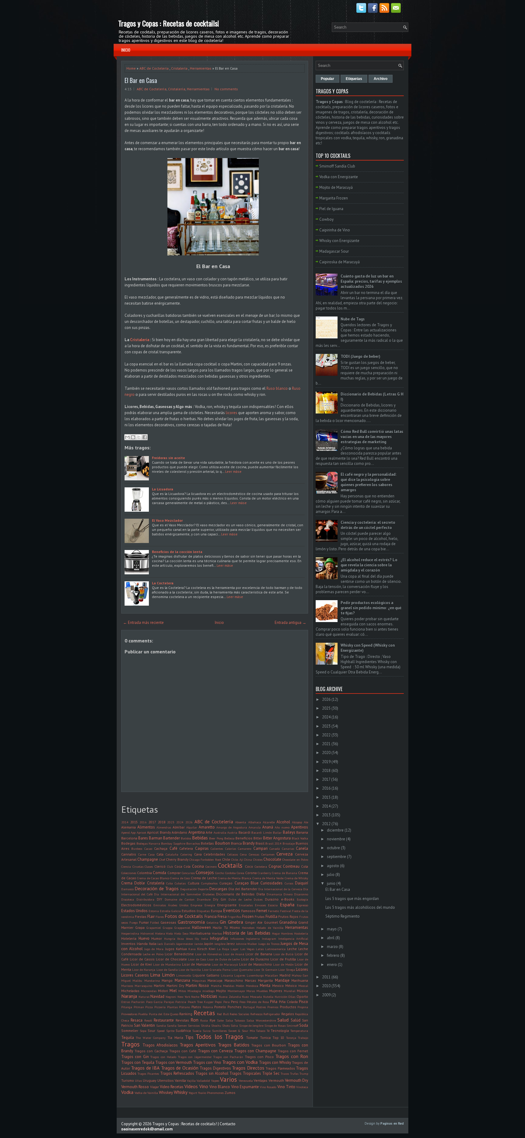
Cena (243, 854)
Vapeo (215, 1080)
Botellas (207, 843)
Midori (163, 990)
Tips (189, 1037)
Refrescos (256, 1014)
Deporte (203, 889)
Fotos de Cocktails (184, 916)
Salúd (295, 1020)
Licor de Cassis (142, 959)
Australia (220, 832)
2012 (326, 823)
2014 (125, 822)
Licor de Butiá (283, 954)
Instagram (269, 938)
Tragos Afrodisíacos (160, 1045)
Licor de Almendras (208, 954)
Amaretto (207, 827)
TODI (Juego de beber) (360, 356)
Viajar (154, 1086)
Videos (191, 1086)
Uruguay (149, 1080)
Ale (306, 822)
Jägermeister (184, 944)
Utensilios (165, 1080)
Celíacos (232, 854)
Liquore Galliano (206, 975)
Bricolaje (289, 843)
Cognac (275, 866)
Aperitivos (299, 827)
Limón (168, 975)
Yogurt (193, 1093)
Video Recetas (172, 1086)
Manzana (182, 980)
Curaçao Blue (247, 883)
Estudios (189, 910)
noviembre (336, 839)
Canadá (274, 848)
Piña (273, 1001)
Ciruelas (137, 866)
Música (302, 990)
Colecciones (128, 873)
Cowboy (326, 219)
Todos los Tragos (219, 1037)
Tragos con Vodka (240, 1062)
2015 (134, 822)
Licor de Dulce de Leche (223, 959)
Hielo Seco (181, 933)
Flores (160, 917)
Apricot (141, 832)
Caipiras (202, 848)
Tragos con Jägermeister (195, 1057)
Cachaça (160, 848)
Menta (265, 985)
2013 (326, 815)
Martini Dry (175, 985)
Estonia (154, 911)
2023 (170, 822)
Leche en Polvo (153, 954)
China (248, 859)
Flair (151, 916)
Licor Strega (286, 969)
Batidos (186, 838)
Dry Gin (219, 899)
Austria (232, 832)
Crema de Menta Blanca (235, 878)
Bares (143, 838)
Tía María (175, 1037)
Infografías (219, 938)
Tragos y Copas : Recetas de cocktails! (168, 23)
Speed (161, 1031)
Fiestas (140, 916)
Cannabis (128, 854)
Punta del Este (159, 1014)
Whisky (180, 1092)
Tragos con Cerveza (215, 1050)
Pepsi (218, 1002)
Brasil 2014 (273, 843)
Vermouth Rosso (135, 1086)
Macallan (271, 975)
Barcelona (129, 838)
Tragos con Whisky (275, 1062)
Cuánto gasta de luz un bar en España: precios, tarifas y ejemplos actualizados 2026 (371, 281)
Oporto (302, 996)
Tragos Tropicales (245, 1073)
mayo (332, 929)
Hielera (160, 933)
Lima (155, 975)
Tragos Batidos (233, 1045)
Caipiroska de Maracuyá (339, 262)
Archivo (380, 79)
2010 (326, 985)
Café (173, 848)
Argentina (196, 832)
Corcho (219, 873)
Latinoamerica (275, 949)
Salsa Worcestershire (261, 1020)
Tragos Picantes (148, 1073)
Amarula (255, 827)
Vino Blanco (219, 1086)
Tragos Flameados (280, 1068)
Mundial (289, 991)
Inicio (125, 50)
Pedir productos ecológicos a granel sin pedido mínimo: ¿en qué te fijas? (371, 608)
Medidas (228, 986)
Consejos (205, 872)
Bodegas (128, 843)
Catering (186, 854)
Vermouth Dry (296, 1080)
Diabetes (208, 894)
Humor (156, 938)
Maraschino (234, 980)
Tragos (130, 1044)
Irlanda (142, 943)
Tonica (265, 1037)
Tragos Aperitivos (198, 1045)
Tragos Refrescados (177, 1073)
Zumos (230, 1092)
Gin (223, 922)
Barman (155, 838)
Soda (303, 1025)
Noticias (209, 996)
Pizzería (160, 1007)
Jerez (231, 943)
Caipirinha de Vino (334, 230)
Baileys (289, 832)
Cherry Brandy (177, 859)
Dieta (260, 894)
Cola (304, 866)
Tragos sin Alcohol (211, 1073)
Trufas (294, 1073)
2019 (326, 761)
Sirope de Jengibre (251, 1025)
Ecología (302, 899)
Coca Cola (182, 866)
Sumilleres (219, 1031)
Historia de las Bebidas (246, 933)
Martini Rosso (197, 985)
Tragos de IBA (145, 1068)
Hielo (169, 933)
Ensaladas (246, 905)
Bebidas (200, 838)
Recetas (204, 1013)
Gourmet (271, 922)
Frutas (260, 916)
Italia (152, 943)
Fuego (133, 922)
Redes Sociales (239, 1014)
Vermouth (276, 1080)
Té (268, 1031)
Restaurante (164, 1020)
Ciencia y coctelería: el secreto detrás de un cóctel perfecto (368, 525)
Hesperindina (130, 933)
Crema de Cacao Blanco (153, 878)
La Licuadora (162, 489)
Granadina (288, 922)
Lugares (239, 975)
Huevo (144, 938)
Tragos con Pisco (259, 1056)
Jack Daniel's (166, 944)
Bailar (277, 832)
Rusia (204, 1020)
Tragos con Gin (135, 1056)
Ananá (267, 827)
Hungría (169, 938)
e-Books (287, 899)
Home (131, 68)
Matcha (216, 986)
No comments (226, 89)
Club (170, 866)
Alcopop (297, 822)
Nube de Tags (353, 319)
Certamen (268, 854)
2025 (326, 708)
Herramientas (200, 68)
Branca (236, 843)
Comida (159, 872)
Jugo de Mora (153, 949)
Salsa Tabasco (235, 1020)
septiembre (336, 856)
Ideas (189, 938)
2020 (326, 752)
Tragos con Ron (291, 1056)
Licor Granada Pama (216, 969)
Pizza (149, 1007)
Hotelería (128, 938)
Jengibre (219, 944)
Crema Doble (133, 883)
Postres (261, 1007)
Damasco (127, 889)
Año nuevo (282, 827)
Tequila (127, 1037)
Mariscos (127, 986)
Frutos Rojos (288, 916)
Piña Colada (288, 1001)
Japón (208, 943)
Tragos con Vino (207, 1062)
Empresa (196, 905)
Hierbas (217, 933)
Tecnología (280, 1030)
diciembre (335, 830)
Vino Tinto (286, 1086)
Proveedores (129, 1014)
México (291, 985)
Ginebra (235, 922)
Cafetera (186, 848)
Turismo (127, 1080)
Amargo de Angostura (231, 827)
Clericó (160, 866)
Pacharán (138, 1002)
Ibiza (180, 938)
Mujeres (275, 990)
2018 (161, 822)
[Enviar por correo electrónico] (127, 437)
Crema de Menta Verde (268, 878)
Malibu (137, 980)
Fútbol (154, 922)
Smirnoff (292, 1025)
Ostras (125, 1002)
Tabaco (260, 1031)
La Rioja (223, 949)
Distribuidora (145, 899)
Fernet (261, 910)
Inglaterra (253, 938)
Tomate (252, 1037)
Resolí (148, 1020)
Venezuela (246, 1080)
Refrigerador (271, 1014)
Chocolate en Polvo (295, 859)
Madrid (285, 975)
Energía (209, 905)
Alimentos (146, 827)
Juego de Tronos (269, 944)
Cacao (148, 848)
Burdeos (136, 848)
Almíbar (179, 827)
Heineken (248, 927)
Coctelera (261, 866)
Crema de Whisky (296, 878)
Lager (234, 949)
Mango (167, 980)
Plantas (172, 1007)
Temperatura (299, 1031)
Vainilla (180, 1080)
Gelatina (212, 922)
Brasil (260, 843)
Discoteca (127, 899)
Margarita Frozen (333, 198)
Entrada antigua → (290, 622)
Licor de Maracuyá (225, 964)
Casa (151, 854)
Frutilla (271, 916)
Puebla (143, 1014)
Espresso (302, 905)
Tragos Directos (248, 1068)
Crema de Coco (180, 878)
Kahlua (181, 948)
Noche (195, 996)
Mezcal (303, 986)
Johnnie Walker (246, 944)
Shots (226, 1025)
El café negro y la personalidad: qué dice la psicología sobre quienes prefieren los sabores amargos (368, 482)
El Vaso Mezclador (167, 520)
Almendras (163, 827)
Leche (292, 948)
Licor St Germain (265, 969)
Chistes (257, 859)
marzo (332, 946)
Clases (149, 866)
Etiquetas (203, 911)
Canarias (288, 848)
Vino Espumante (245, 1086)
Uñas (138, 1080)
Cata (159, 854)
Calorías (230, 848)
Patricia (180, 1002)
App (133, 832)
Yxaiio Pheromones (211, 1093)
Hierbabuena (200, 933)
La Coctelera (162, 583)
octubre (333, 847)
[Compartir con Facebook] (145, 437)
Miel (173, 990)
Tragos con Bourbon (268, 1045)
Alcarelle (269, 822)
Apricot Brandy (158, 832)
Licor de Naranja (143, 969)
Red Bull (222, 1014)
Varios (228, 1079)
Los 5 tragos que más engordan (352, 898)
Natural (144, 996)
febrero (333, 955)
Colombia (144, 872)
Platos (196, 1007)
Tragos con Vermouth (173, 1062)
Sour (151, 1030)
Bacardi (244, 832)
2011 (326, 977)
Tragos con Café (182, 1051)
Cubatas (180, 883)
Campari (260, 848)
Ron (194, 1020)
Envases (260, 905)
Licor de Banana (258, 954)
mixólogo (208, 991)
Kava (192, 949)
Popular (327, 79)
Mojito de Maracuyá (336, 187)
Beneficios (243, 838)
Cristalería (179, 68)
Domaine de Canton (180, 899)
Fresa (222, 916)
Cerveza (284, 854)
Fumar (144, 922)
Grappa (168, 927)
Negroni (171, 996)
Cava (198, 854)
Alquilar (191, 827)
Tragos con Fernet (293, 1051)
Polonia (208, 1007)
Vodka (127, 1092)
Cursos (289, 883)
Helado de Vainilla (269, 927)
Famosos (248, 910)
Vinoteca (302, 1087)
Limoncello (183, 975)
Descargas (218, 888)
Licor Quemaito (242, 969)
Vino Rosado (268, 1087)
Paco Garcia (154, 1002)
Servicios (194, 1025)
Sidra (234, 1025)
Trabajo (303, 1038)
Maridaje (282, 980)
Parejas (169, 1002)
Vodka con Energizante (338, 176)
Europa (216, 910)
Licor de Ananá (233, 954)
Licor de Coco (197, 959)
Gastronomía (191, 922)
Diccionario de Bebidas (235, 894)
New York (183, 996)
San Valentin (144, 1025)
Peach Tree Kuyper (201, 1002)
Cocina (198, 866)
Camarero (244, 848)
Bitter (257, 838)
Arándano (179, 832)
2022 (326, 735)
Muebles (262, 991)
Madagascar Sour (334, 251)
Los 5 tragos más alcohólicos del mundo (360, 907)
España (287, 904)
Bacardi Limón (261, 832)
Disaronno (301, 894)
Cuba (169, 883)
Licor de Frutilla (283, 959)
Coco (249, 866)
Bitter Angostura (277, 838)
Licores (302, 969)
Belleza (229, 838)
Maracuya (215, 980)
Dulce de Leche (240, 899)
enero (332, 964)
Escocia (273, 905)
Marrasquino (143, 986)
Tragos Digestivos (215, 1068)
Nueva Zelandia (230, 996)
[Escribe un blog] (133, 437)
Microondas (148, 991)
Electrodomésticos (136, 905)
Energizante (227, 905)
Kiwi (212, 948)
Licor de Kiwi (141, 964)
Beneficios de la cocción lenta (177, 551)
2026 (189, 822)
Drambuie (204, 899)
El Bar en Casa (141, 80)
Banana (302, 832)
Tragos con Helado (163, 1057)
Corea (240, 873)
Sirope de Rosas (274, 1025)
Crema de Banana (284, 873)
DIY (159, 899)
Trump (304, 1073)
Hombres (287, 933)
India (204, 938)
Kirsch (202, 948)
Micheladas (130, 990)
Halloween (201, 927)
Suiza (207, 1031)
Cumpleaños (209, 883)
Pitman (139, 1007)
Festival (285, 911)
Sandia (161, 1025)
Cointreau (291, 866)
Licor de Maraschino (255, 964)
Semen (182, 1025)
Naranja (129, 996)
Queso (174, 1014)
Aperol (125, 832)
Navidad (157, 996)
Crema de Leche (204, 878)
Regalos (287, 1014)
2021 (326, 743)
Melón (240, 986)
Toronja (291, 1038)
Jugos (169, 948)
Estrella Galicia (170, 911)
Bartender (171, 838)
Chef (162, 859)
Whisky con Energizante (339, 240)
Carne (142, 854)
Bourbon (222, 843)
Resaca (136, 1020)
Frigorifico (234, 917)
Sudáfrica (183, 1030)
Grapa (140, 927)
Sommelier (129, 1030)
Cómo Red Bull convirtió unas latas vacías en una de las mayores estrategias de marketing (372, 436)
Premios (272, 1007)
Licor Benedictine (179, 954)
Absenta (240, 822)
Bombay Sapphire (173, 843)
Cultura (193, 883)
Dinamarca (274, 894)
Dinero (288, 894)
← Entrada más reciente (143, 622)
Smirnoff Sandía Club (337, 166)
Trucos (285, 1073)
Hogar (276, 933)
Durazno (272, 899)
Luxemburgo (255, 975)
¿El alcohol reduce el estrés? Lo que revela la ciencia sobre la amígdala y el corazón (369, 565)
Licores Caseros (135, 975)
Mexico (278, 985)
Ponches (235, 1007)
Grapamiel (153, 927)
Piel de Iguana (331, 208)
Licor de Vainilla (190, 969)
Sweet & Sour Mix (241, 1031)
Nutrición (281, 996)
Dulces (258, 899)
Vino (203, 1086)
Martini (159, 985)
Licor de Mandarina (167, 964)
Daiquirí (301, 883)
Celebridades (214, 854)
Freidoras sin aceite (168, 457)
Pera (226, 1002)
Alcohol (283, 822)
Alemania (128, 827)
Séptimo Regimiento (342, 916)
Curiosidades (271, 883)
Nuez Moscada (252, 996)
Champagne (147, 859)
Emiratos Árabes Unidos (170, 905)
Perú (234, 1001)
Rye (212, 1020)
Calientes (217, 848)
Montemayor (236, 991)
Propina (302, 1007)
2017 (152, 822)
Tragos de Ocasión (179, 1068)
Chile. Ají (237, 859)
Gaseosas (168, 922)
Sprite (170, 1031)
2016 (143, 822)
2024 (180, 822)
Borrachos (193, 843)
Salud (283, 1020)
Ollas (291, 996)
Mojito (221, 990)
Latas (260, 949)
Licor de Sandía (167, 969)
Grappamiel (182, 927)
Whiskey (166, 1092)
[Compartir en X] (139, 437)
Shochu (216, 1025)
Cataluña (172, 854)
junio (331, 883)
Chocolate (272, 859)
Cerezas (254, 854)
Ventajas (260, 1080)
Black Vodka (300, 838)
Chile (226, 859)
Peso (242, 1002)
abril (331, 937)
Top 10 (278, 1037)
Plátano (184, 1007)
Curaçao (225, 883)
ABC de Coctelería (154, 68)
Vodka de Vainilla (146, 1093)
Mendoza (252, 986)
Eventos (231, 910)
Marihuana (299, 980)
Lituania (227, 975)
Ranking (185, 1014)
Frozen (248, 916)
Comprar (174, 872)
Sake (220, 1020)
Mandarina (152, 980)
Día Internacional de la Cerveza (280, 889)
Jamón (198, 944)
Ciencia (126, 866)
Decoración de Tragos (157, 888)
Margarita (265, 980)
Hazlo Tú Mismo (226, 927)
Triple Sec (271, 1073)
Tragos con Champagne (255, 1050)
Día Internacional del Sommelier (177, 894)
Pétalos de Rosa (258, 1002)
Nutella (268, 996)
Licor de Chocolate (171, 959)
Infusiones (237, 938)
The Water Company (151, 1038)
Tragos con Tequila (137, 1062)
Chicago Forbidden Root (205, 859)
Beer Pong (216, 838)
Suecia (196, 1031)
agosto (333, 865)
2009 (326, 995)
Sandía (172, 1025)
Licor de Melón (283, 964)
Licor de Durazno (255, 959)
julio (331, 874)
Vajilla (191, 1080)
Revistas (182, 1020)
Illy (197, 938)
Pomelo (220, 1007)
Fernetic (273, 911)
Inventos (128, 943)
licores (231, 412)
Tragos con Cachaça (151, 1051)
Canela (302, 848)
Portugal (249, 1007)
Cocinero (211, 866)
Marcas (250, 980)
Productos (288, 1007)
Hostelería (301, 933)
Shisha (205, 1025)
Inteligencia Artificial (293, 938)
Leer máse (233, 471)
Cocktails (230, 865)
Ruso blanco (277, 388)
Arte (209, 832)
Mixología (194, 991)
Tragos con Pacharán (228, 1057)
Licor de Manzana (196, 964)
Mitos (182, 991)
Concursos (188, 873)
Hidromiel (147, 933)
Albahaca (254, 822)
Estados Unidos (134, 910)
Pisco (303, 1001)
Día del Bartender (242, 889)
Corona (251, 872)
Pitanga (126, 1007)
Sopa (143, 1031)
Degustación (188, 889)
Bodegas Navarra (148, 843)
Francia (210, 916)
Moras (250, 991)
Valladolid (203, 1080)
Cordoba (230, 873)
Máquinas (199, 980)
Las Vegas (247, 949)
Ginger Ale (253, 922)
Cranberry (264, 873)
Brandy (249, 843)
